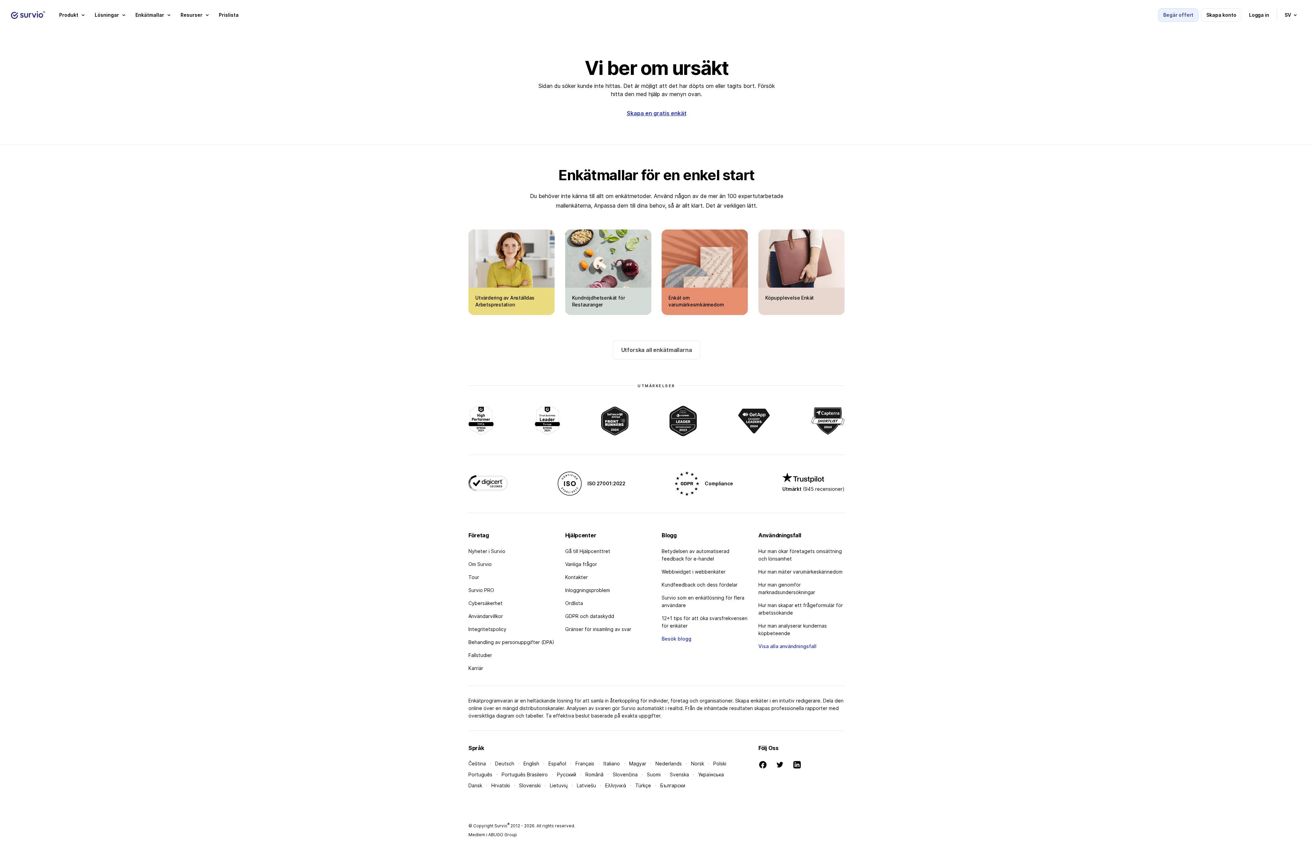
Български (672, 785)
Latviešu (586, 785)
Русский (566, 774)
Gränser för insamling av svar (598, 629)
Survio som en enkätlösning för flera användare (703, 601)
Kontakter (576, 577)
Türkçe (643, 785)
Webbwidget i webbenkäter (694, 572)
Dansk (475, 785)
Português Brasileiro (525, 774)
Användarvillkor (485, 616)
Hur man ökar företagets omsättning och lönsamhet (800, 555)
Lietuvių (559, 785)
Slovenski (530, 785)
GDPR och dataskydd (589, 616)
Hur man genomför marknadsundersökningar (786, 588)
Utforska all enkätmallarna (656, 349)
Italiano (612, 763)
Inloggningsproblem (587, 590)
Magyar (637, 763)
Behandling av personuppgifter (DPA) (511, 642)
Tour (473, 577)
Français (584, 763)
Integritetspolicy (487, 629)
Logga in (1259, 15)
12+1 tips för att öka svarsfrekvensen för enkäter (704, 622)
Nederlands (668, 763)
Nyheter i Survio (486, 551)
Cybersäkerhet (485, 603)
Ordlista (574, 603)
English (531, 763)
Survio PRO (481, 590)
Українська (711, 774)
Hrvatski (500, 785)
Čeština (477, 763)
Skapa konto (1221, 15)
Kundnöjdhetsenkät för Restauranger (598, 301)
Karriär (475, 668)
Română (594, 774)
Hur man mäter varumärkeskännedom (800, 572)
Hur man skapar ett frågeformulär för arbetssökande (800, 609)
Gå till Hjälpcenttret (587, 551)
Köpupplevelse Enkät (789, 298)
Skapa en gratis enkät (657, 113)
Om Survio (480, 564)
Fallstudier (480, 655)
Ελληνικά (615, 785)
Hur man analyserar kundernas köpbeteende (792, 629)
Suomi (654, 774)
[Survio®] (28, 15)
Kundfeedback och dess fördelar (700, 585)
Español (557, 763)
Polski (719, 763)
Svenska (679, 774)
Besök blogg (676, 639)
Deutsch (504, 763)
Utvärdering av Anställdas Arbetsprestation (504, 301)
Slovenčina (625, 774)
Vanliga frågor (581, 564)
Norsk (697, 763)
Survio (501, 825)
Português (480, 774)
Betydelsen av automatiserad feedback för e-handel (695, 555)
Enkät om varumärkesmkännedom (696, 301)
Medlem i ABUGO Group (492, 834)
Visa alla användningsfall (787, 646)
